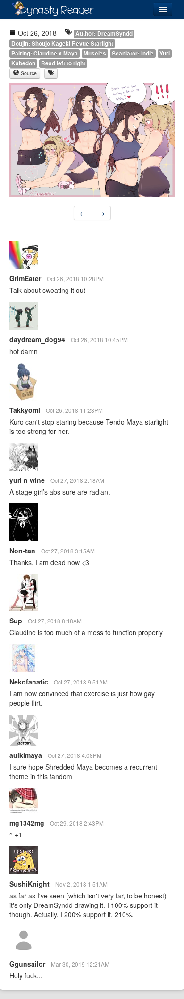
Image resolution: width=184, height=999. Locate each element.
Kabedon (23, 63)
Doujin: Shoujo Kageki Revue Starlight (62, 43)
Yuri (164, 53)
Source (28, 73)
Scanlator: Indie (133, 53)
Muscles (95, 53)
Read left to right (63, 63)
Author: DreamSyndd (104, 34)
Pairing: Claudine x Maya (44, 53)
